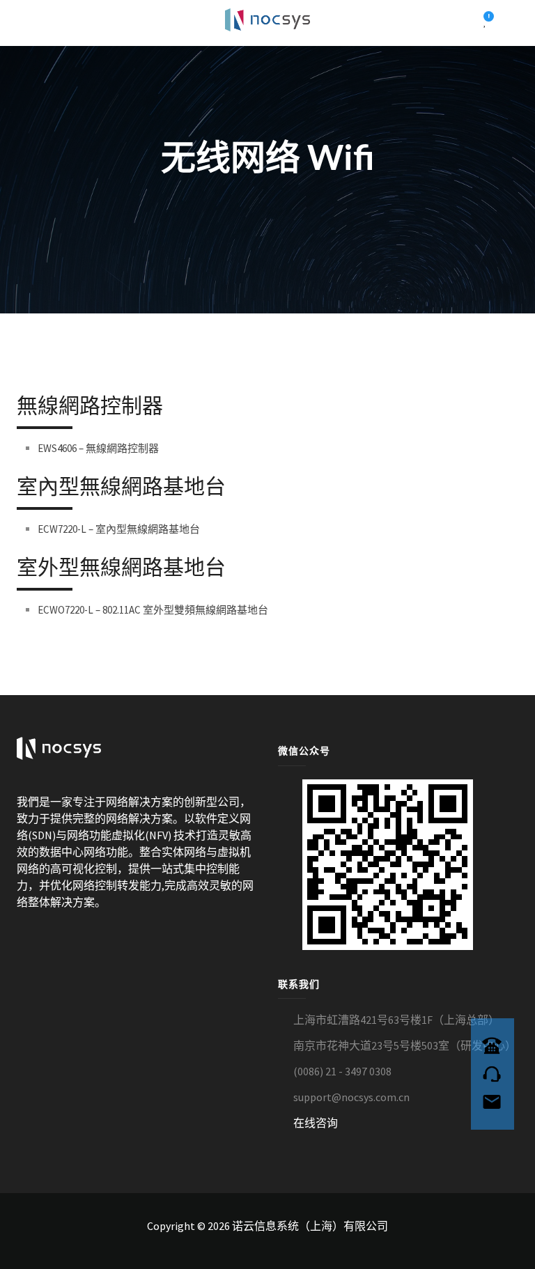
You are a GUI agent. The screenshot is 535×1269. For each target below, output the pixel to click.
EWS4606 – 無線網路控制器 (98, 448)
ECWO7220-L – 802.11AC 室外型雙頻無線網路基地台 (153, 609)
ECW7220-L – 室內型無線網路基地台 (119, 529)
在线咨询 (315, 1123)
